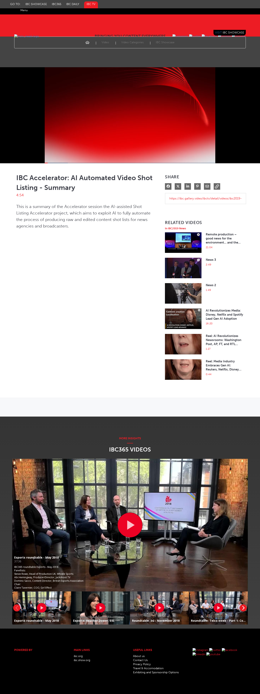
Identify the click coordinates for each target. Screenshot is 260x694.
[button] (217, 186)
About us (139, 656)
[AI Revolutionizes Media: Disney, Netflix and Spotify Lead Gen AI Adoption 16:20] (183, 330)
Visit (229, 32)
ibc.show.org (82, 660)
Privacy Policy (142, 664)
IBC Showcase (36, 4)
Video (105, 42)
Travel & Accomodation (148, 668)
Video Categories (132, 42)
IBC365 (56, 4)
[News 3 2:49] (183, 279)
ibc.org (78, 656)
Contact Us (140, 660)
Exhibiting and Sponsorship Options (156, 672)
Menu (24, 10)
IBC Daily (72, 4)
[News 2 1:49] (183, 304)
